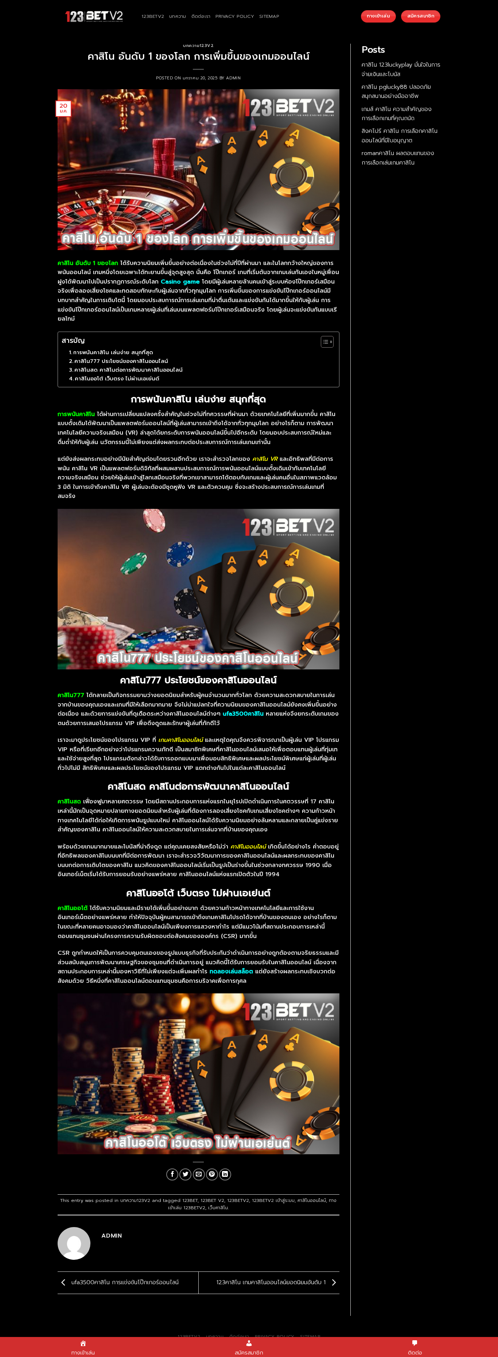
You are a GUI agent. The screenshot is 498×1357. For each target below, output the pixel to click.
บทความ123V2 (198, 46)
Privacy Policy (234, 16)
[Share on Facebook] (172, 1174)
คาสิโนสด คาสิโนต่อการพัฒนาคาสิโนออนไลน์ (128, 370)
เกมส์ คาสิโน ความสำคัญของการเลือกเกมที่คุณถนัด (397, 114)
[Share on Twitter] (185, 1174)
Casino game (180, 281)
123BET (190, 1200)
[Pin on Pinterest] (212, 1174)
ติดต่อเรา (201, 16)
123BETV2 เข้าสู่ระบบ (273, 1200)
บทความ (177, 16)
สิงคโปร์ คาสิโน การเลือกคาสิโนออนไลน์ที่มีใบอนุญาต (399, 136)
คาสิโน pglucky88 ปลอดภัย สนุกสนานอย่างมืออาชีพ (396, 92)
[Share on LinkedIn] (225, 1174)
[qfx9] (94, 16)
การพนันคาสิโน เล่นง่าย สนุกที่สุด (113, 352)
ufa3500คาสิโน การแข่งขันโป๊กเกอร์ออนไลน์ (124, 1282)
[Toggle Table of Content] (323, 342)
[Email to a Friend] (199, 1174)
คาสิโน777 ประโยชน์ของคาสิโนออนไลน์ (121, 361)
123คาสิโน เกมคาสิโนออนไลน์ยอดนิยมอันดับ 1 (272, 1282)
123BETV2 (152, 16)
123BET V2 (212, 1200)
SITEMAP (269, 16)
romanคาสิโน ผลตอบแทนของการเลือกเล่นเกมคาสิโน (398, 158)
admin (233, 78)
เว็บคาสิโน (218, 1207)
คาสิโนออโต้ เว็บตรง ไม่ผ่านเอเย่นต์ (117, 379)
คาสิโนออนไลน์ (311, 1200)
